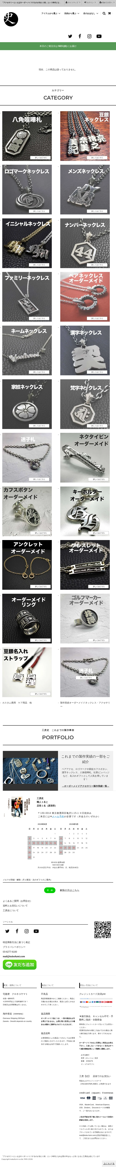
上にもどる (109, 1163)
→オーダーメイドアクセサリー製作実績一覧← (85, 786)
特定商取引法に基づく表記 (16, 942)
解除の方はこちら (69, 890)
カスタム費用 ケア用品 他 (17, 703)
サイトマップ (73, 3)
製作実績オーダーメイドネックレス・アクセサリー (85, 705)
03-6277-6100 (10, 952)
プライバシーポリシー (14, 947)
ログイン (90, 3)
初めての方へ (107, 3)
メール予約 (58, 816)
